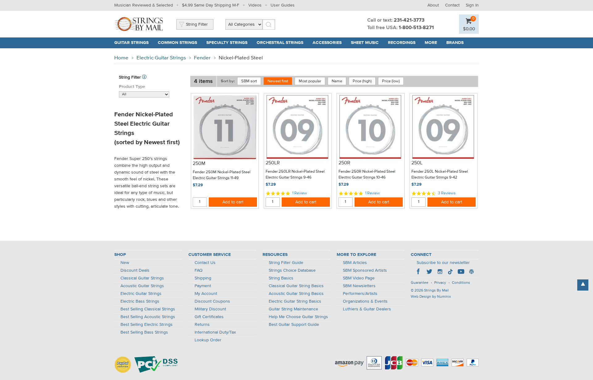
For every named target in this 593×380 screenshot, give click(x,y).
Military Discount (210, 309)
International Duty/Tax (215, 332)
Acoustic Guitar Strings (142, 286)
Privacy (440, 283)
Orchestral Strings (280, 43)
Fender (202, 58)
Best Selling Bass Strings (144, 332)
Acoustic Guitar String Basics (296, 293)
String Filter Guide (286, 263)
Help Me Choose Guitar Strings (298, 317)
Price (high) (362, 81)
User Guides (283, 5)
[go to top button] (582, 285)
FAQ (199, 270)
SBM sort (249, 81)
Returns (202, 324)
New (124, 263)
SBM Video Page (359, 278)
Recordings (401, 43)
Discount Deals (134, 270)
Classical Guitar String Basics (296, 286)
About (433, 5)
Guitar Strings (131, 43)
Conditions (461, 283)
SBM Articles (355, 263)
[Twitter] (429, 272)
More (431, 43)
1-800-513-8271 (416, 27)
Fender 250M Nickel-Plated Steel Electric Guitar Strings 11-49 (221, 175)
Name (337, 81)
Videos (255, 5)
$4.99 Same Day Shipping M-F (210, 5)
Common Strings (177, 43)
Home (121, 58)
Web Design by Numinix (431, 297)
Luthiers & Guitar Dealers (367, 309)
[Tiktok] (450, 272)
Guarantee (419, 283)
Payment (203, 286)
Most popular (310, 81)
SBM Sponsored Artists (365, 270)
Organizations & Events (365, 301)
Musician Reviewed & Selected (143, 5)
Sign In (472, 5)
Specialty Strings (226, 43)
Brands (455, 43)
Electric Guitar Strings (161, 58)
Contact (452, 5)
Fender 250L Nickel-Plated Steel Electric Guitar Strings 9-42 (439, 175)
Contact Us (205, 263)
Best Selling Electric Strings (146, 324)
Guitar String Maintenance (293, 309)
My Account (206, 293)
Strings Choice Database (292, 270)
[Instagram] (439, 272)
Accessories (327, 43)
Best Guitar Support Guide (294, 324)
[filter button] (144, 77)
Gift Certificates (209, 317)
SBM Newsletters (359, 286)
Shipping (203, 278)
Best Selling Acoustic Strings (147, 317)
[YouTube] (460, 272)
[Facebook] (418, 272)
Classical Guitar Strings (142, 278)
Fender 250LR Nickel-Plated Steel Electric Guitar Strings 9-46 (295, 175)
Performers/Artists (360, 293)
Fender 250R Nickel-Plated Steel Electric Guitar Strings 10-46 (367, 175)
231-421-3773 (409, 20)
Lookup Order (208, 340)
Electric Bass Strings (139, 301)
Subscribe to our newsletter (443, 263)
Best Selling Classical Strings (147, 309)
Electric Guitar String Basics (295, 301)
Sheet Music (365, 43)
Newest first (277, 81)
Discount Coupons (212, 301)
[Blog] (471, 272)
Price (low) (391, 81)
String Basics (281, 278)
